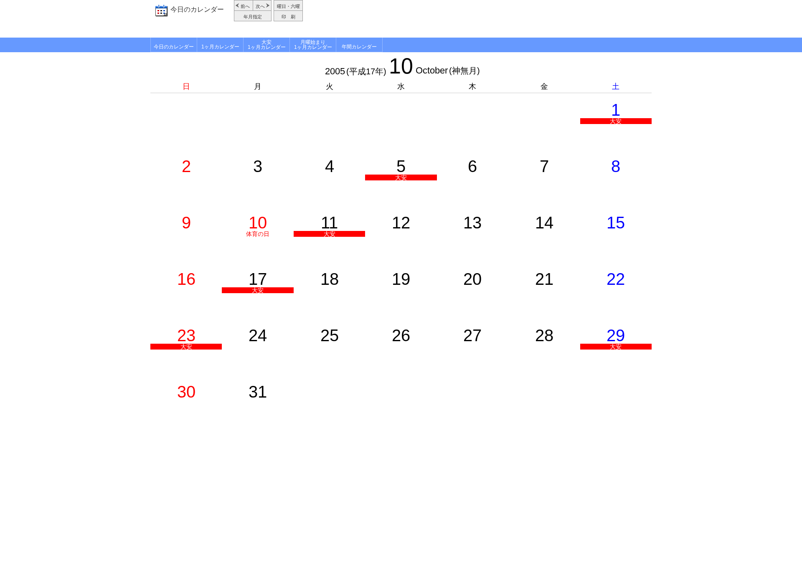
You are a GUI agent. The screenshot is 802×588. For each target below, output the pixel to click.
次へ (260, 6)
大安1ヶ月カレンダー (267, 44)
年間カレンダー (359, 47)
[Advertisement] (478, 19)
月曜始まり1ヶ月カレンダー (313, 44)
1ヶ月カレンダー (220, 47)
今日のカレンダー (197, 9)
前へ (245, 6)
